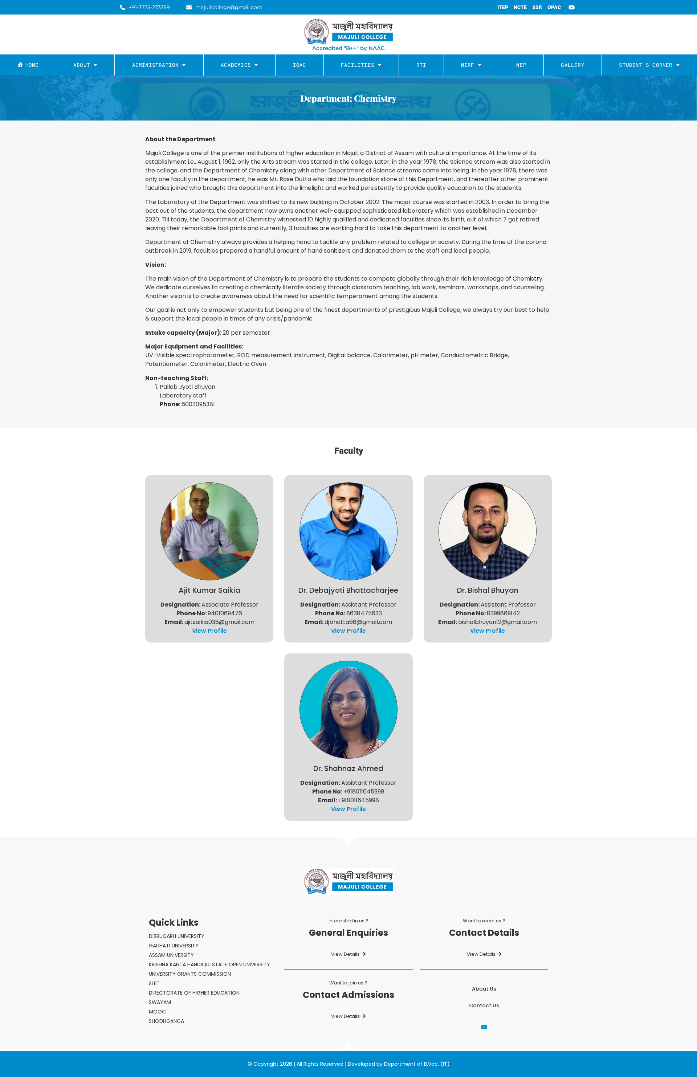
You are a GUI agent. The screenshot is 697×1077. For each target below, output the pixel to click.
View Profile (209, 631)
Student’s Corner (645, 64)
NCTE (520, 7)
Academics (236, 64)
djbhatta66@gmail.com (358, 622)
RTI (421, 64)
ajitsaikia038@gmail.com (219, 622)
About (81, 64)
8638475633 (364, 613)
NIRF (467, 64)
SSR (537, 7)
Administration (155, 64)
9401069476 (225, 613)
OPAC (554, 7)
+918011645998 (363, 791)
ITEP (502, 7)
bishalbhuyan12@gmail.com (497, 622)
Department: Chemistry (348, 98)
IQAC (299, 64)
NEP (521, 64)
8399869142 (503, 613)
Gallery (572, 64)
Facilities (357, 64)
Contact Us (484, 1005)
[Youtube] (571, 7)
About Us (484, 988)
